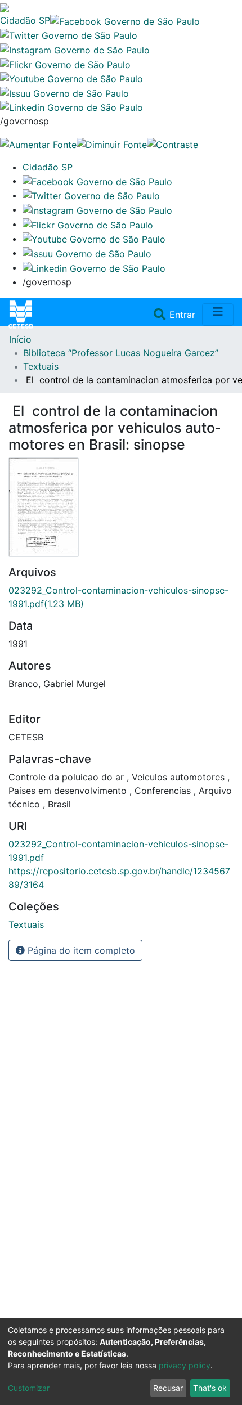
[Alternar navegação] (218, 314)
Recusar (168, 1388)
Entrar (183, 314)
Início (20, 339)
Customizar (29, 1388)
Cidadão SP (25, 20)
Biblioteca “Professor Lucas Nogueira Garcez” (120, 352)
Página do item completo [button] (80, 950)
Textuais (41, 366)
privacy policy (184, 1365)
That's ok (210, 1388)
